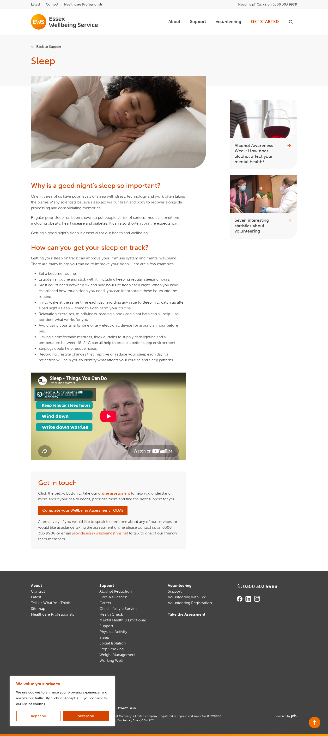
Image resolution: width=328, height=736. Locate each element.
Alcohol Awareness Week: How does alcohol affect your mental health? (254, 154)
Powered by (285, 716)
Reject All (38, 716)
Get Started (265, 21)
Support (198, 21)
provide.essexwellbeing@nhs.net (100, 533)
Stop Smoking (111, 649)
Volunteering (228, 21)
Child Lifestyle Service (118, 608)
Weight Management (117, 654)
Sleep (104, 637)
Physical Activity (113, 631)
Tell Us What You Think (50, 603)
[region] (62, 701)
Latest (35, 4)
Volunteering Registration (190, 603)
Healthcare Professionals (83, 4)
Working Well (111, 660)
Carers (105, 603)
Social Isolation (112, 643)
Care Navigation (113, 597)
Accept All (86, 716)
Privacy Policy (127, 708)
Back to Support (48, 47)
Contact (52, 4)
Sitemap (38, 608)
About (174, 21)
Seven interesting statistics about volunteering (252, 226)
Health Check (111, 614)
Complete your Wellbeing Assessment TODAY (82, 510)
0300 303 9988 (285, 4)
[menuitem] (174, 22)
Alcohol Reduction (115, 591)
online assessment (114, 493)
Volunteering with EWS (187, 597)
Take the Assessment (186, 614)
